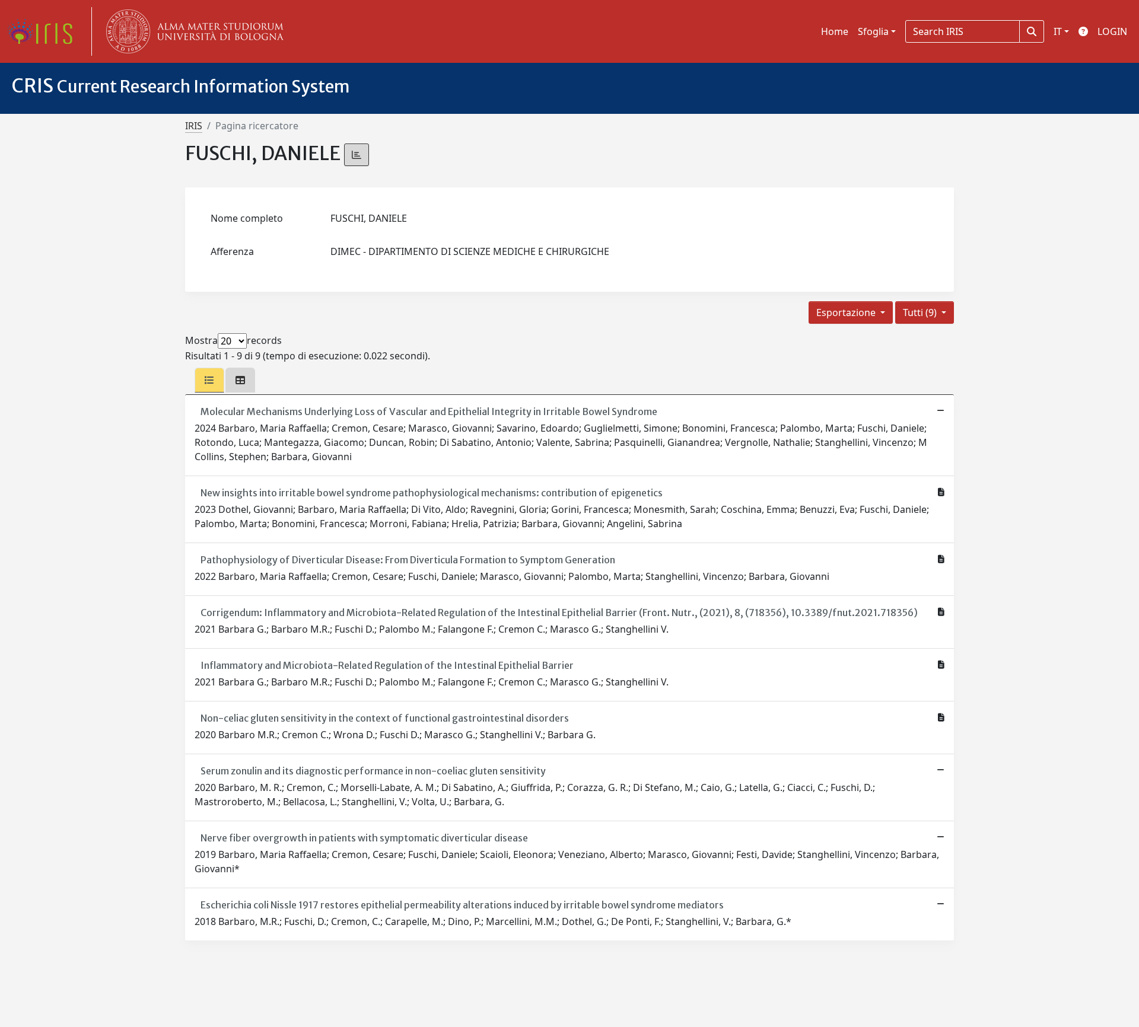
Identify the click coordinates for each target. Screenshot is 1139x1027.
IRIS (193, 125)
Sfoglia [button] (873, 31)
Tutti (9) (921, 312)
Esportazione (847, 312)
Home (834, 31)
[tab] (209, 380)
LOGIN (1112, 31)
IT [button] (1058, 31)
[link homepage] (44, 31)
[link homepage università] (192, 31)
